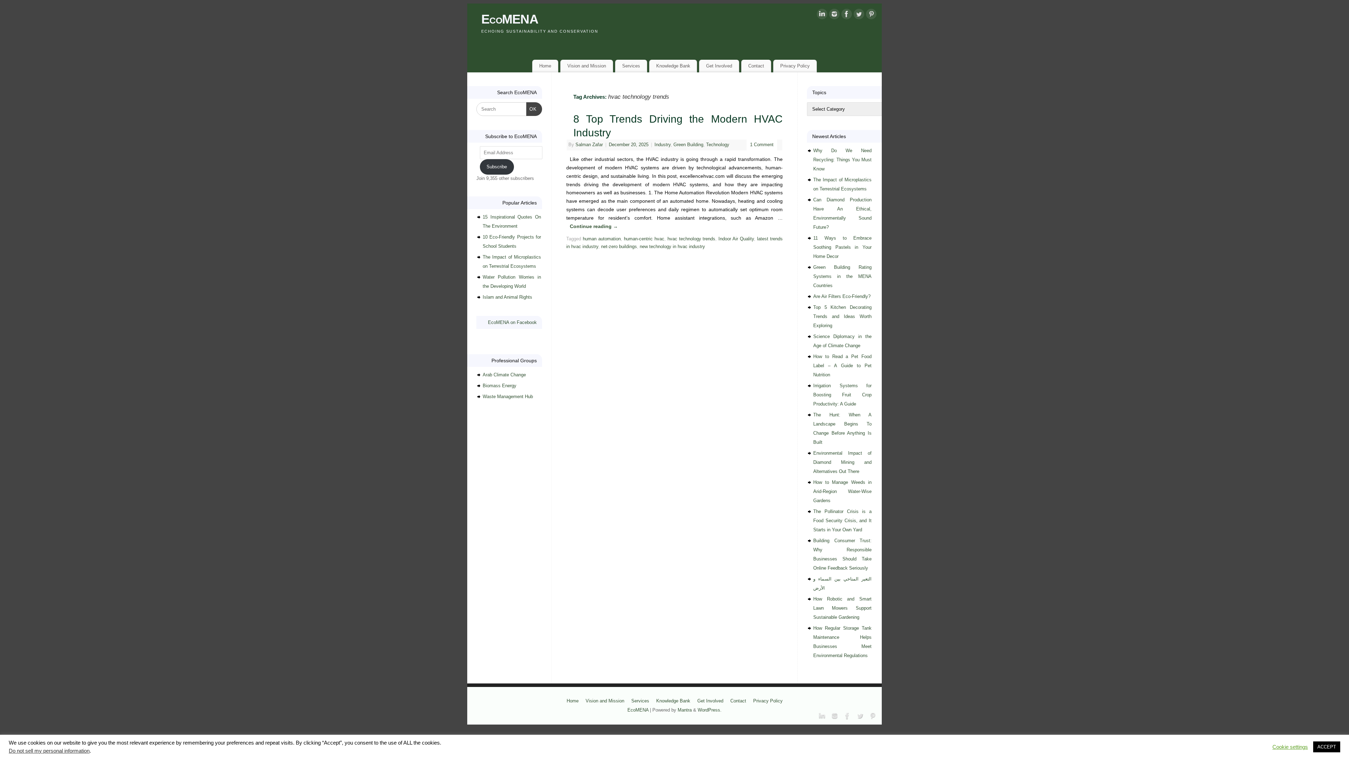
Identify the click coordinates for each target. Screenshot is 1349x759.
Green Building (688, 144)
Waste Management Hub (508, 396)
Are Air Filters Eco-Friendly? (842, 296)
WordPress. (710, 710)
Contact (756, 66)
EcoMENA (509, 19)
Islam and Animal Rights (507, 297)
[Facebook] (846, 15)
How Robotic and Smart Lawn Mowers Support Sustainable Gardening (842, 608)
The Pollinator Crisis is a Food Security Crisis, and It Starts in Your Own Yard (842, 520)
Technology (717, 144)
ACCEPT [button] (1326, 747)
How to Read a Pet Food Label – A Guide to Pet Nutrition (842, 365)
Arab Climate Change (504, 374)
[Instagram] (834, 15)
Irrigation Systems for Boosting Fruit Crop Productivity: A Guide (842, 395)
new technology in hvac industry (672, 246)
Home (545, 66)
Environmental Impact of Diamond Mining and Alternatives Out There (842, 462)
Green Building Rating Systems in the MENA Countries (842, 276)
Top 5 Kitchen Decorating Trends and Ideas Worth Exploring (842, 316)
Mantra (685, 710)
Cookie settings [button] (1290, 747)
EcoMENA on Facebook (512, 322)
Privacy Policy (795, 66)
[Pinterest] (871, 15)
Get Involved (719, 66)
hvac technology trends (691, 238)
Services (631, 66)
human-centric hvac (644, 238)
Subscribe (497, 166)
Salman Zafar (589, 144)
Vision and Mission (586, 66)
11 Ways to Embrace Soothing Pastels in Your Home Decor (842, 247)
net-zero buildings (619, 246)
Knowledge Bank (673, 66)
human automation (602, 238)
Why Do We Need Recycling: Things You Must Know (842, 159)
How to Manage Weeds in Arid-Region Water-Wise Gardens (842, 491)
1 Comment (762, 144)
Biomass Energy (499, 385)
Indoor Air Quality (736, 238)
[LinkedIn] (822, 15)
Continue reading (594, 226)
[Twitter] (859, 15)
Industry (662, 144)
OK (531, 109)
